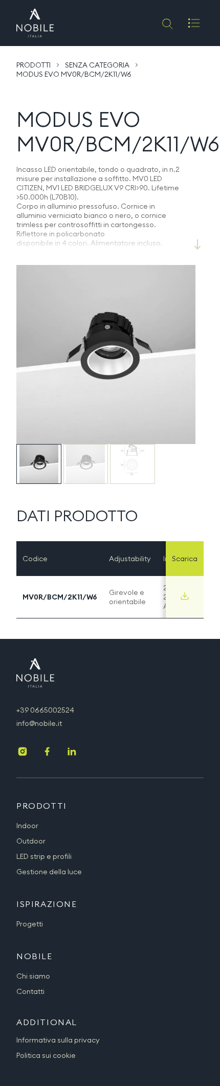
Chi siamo (33, 976)
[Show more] (197, 244)
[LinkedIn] (71, 752)
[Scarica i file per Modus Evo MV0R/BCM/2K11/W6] (184, 596)
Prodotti (33, 65)
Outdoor (31, 841)
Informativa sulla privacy (58, 1040)
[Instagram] (22, 752)
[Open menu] (194, 23)
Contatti (30, 991)
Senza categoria (97, 65)
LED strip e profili (44, 856)
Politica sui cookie (46, 1055)
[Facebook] (47, 752)
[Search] (166, 23)
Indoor (27, 825)
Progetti (29, 923)
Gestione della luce (49, 871)
